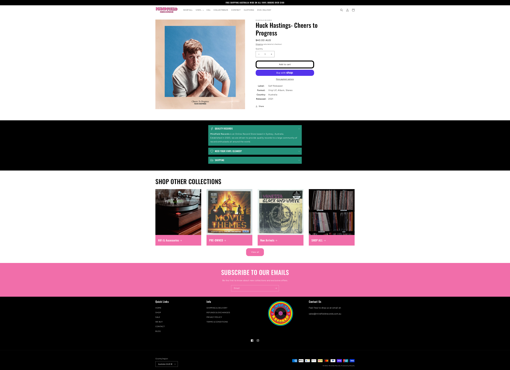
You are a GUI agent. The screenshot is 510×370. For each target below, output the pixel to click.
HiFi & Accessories (168, 240)
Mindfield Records (335, 366)
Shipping (259, 44)
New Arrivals (267, 240)
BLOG (158, 331)
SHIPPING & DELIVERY (217, 308)
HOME (158, 308)
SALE (157, 317)
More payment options (285, 79)
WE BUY (159, 322)
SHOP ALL (317, 240)
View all (255, 252)
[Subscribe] (276, 288)
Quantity (259, 49)
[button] (199, 10)
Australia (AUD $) (165, 364)
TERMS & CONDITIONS (217, 322)
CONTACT (160, 326)
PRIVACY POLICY (214, 317)
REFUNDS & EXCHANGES (218, 312)
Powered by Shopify (348, 366)
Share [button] (261, 106)
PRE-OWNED (216, 240)
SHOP (158, 312)
